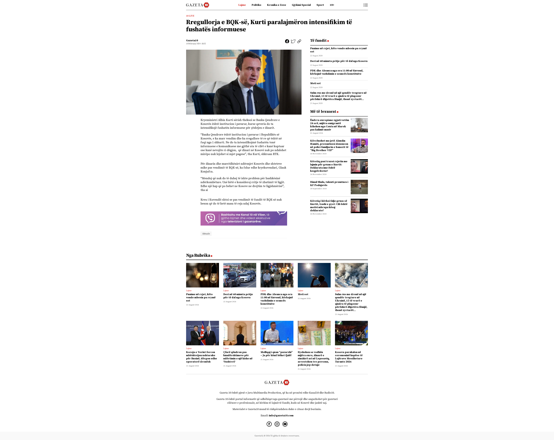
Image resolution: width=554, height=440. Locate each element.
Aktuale (206, 233)
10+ (332, 5)
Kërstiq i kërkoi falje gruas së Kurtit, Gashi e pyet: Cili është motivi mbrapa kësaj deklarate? (328, 205)
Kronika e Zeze (276, 5)
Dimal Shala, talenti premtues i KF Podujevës (329, 183)
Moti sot (315, 83)
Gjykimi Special (301, 5)
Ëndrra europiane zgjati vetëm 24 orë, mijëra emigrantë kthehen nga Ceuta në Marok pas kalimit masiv (329, 124)
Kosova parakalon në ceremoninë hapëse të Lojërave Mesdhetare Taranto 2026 (349, 357)
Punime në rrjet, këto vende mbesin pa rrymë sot (338, 50)
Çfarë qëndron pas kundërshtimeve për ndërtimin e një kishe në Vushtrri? (237, 357)
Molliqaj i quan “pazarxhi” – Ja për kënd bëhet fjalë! (277, 354)
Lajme (242, 5)
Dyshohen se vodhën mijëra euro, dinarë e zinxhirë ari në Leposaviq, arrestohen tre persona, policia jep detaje (314, 359)
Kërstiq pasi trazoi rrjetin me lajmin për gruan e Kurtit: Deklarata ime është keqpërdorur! (328, 166)
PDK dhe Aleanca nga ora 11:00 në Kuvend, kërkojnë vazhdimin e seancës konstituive (336, 72)
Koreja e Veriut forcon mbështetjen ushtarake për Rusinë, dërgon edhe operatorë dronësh (201, 357)
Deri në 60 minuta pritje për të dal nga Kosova (338, 61)
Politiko (256, 5)
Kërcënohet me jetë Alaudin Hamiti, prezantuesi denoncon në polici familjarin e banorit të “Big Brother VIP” (329, 145)
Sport (320, 5)
